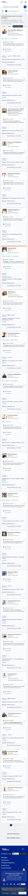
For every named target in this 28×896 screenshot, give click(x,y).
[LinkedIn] (11, 884)
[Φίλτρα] (2, 11)
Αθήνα (9, 26)
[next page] (19, 825)
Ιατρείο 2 (10, 56)
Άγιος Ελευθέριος (17, 26)
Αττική (3, 26)
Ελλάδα (8, 877)
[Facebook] (4, 884)
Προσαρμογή (6, 893)
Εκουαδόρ (9, 878)
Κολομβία (19, 877)
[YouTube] (14, 884)
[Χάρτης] (25, 11)
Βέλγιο (11, 877)
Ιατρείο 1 (4, 56)
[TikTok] (18, 884)
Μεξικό (15, 877)
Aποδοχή (22, 893)
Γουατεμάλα (14, 878)
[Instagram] (7, 884)
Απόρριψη (14, 893)
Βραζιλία (19, 878)
